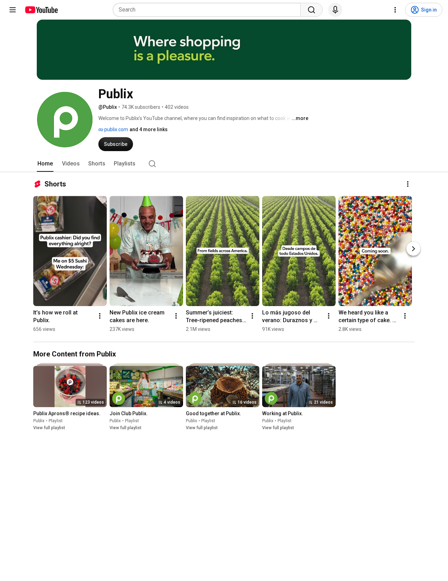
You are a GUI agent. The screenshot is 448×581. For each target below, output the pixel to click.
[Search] (311, 10)
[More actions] (408, 184)
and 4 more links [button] (149, 129)
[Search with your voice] (335, 10)
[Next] (413, 249)
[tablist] (224, 163)
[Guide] (12, 10)
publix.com (115, 129)
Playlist (56, 421)
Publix (38, 421)
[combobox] (209, 10)
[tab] (45, 163)
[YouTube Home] (41, 10)
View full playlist (49, 428)
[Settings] (395, 10)
